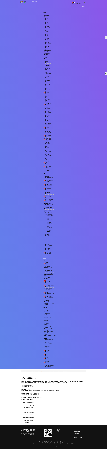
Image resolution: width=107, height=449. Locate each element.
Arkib (45, 280)
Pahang (46, 354)
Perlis (46, 357)
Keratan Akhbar (48, 281)
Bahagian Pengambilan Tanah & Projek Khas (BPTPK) (48, 114)
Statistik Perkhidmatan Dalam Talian (49, 293)
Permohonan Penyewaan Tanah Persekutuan (49, 192)
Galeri (45, 260)
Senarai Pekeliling (47, 203)
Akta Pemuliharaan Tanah (49, 219)
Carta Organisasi (47, 65)
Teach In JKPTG (47, 277)
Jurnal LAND (46, 310)
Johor (46, 347)
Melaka (46, 351)
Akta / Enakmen (48, 214)
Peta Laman (66, 441)
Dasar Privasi (55, 441)
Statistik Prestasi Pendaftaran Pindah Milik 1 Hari (49, 298)
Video (46, 262)
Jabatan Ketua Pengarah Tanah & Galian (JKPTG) (48, 76)
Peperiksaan (46, 206)
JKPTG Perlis (48, 155)
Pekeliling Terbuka (49, 204)
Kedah (46, 349)
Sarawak (47, 361)
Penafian (40, 441)
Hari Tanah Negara (48, 288)
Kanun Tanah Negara (49, 212)
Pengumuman (48, 282)
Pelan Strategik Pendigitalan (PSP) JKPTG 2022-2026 (48, 267)
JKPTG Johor (48, 166)
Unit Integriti (47, 134)
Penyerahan (60, 432)
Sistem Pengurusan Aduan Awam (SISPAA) (49, 341)
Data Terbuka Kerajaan (48, 273)
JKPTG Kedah (48, 139)
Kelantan (47, 350)
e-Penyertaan (46, 336)
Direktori (45, 324)
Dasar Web (44, 441)
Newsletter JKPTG (47, 317)
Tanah (59, 429)
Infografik (46, 278)
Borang (45, 242)
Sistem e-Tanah (47, 289)
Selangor (47, 362)
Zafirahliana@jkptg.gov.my (29, 420)
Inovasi (45, 314)
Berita (46, 284)
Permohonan (46, 176)
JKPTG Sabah (48, 167)
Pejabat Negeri (47, 346)
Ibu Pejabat (46, 323)
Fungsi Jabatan (47, 64)
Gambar (47, 264)
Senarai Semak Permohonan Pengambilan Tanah (49, 198)
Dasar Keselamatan (49, 441)
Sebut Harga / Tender (49, 285)
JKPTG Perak (48, 151)
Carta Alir (48, 183)
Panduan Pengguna (60, 441)
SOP (48, 181)
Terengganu (47, 363)
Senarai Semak (47, 195)
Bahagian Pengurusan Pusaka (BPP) (48, 119)
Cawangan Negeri (47, 138)
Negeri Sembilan (48, 353)
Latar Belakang (47, 53)
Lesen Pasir (47, 187)
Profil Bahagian (47, 80)
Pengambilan (60, 431)
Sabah (46, 359)
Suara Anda (47, 286)
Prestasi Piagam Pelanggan (47, 61)
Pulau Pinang (48, 358)
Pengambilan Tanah (49, 180)
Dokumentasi (46, 300)
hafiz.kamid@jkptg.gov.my (29, 412)
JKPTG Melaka (48, 165)
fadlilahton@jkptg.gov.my (29, 405)
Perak (46, 355)
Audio (46, 263)
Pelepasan (60, 434)
